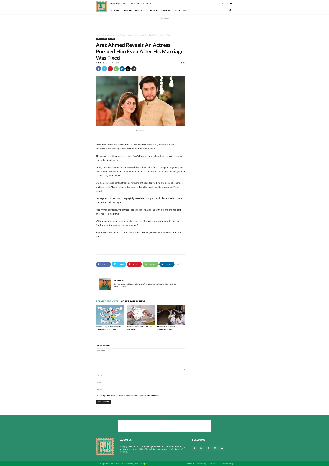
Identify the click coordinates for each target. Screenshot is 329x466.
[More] (178, 264)
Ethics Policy (213, 464)
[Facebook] (214, 3)
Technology (151, 10)
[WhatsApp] (116, 68)
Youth (176, 10)
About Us (140, 3)
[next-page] (101, 334)
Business (165, 10)
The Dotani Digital (140, 464)
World (138, 10)
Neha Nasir (102, 63)
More (186, 10)
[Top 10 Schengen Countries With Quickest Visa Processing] (110, 315)
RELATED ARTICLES (107, 301)
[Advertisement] (164, 25)
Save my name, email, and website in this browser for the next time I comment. (129, 395)
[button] (230, 10)
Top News (114, 10)
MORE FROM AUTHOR (133, 301)
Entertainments (108, 35)
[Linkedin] (122, 68)
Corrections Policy (226, 464)
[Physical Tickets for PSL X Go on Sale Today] (141, 315)
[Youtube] (231, 3)
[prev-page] (97, 334)
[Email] (128, 68)
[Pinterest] (223, 3)
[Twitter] (227, 3)
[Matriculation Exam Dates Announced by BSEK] (171, 315)
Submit (148, 3)
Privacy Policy (201, 464)
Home (133, 3)
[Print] (133, 68)
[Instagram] (218, 3)
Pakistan (127, 10)
